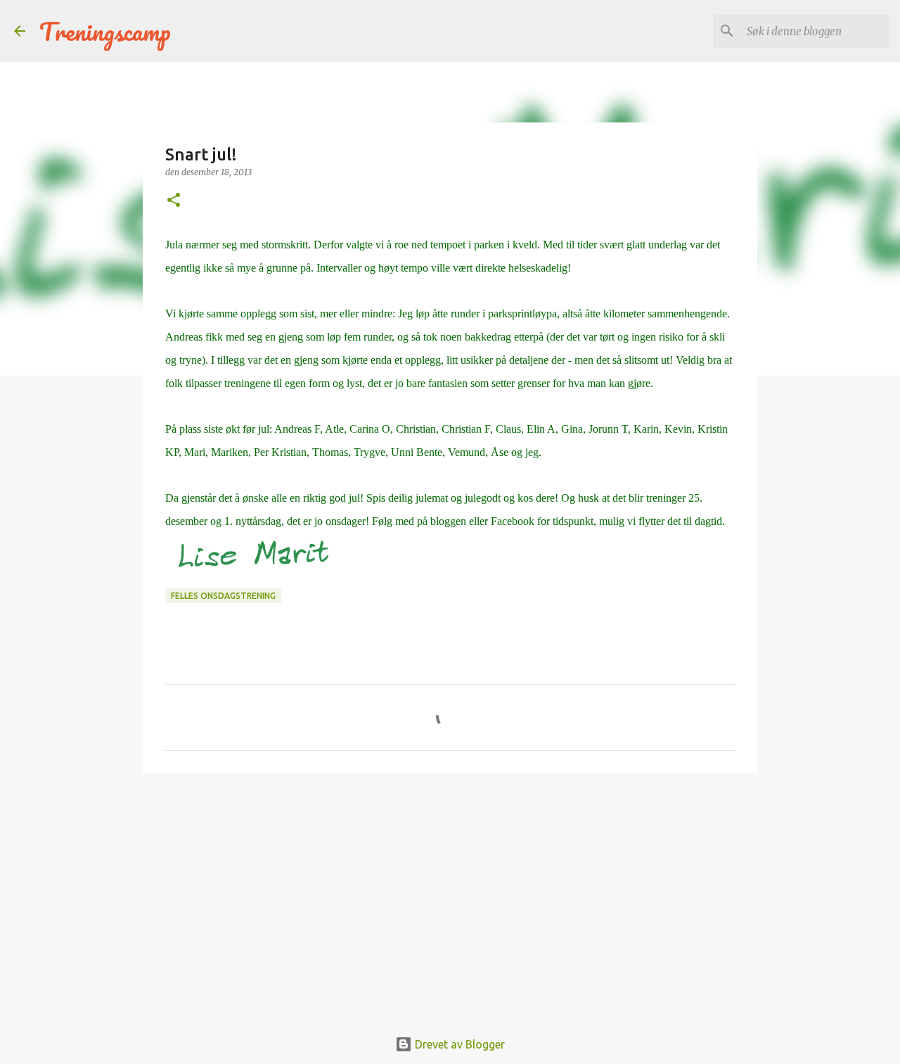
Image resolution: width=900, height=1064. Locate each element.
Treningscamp (105, 31)
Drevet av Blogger (458, 1044)
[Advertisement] (450, 893)
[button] (173, 200)
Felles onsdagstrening (223, 595)
